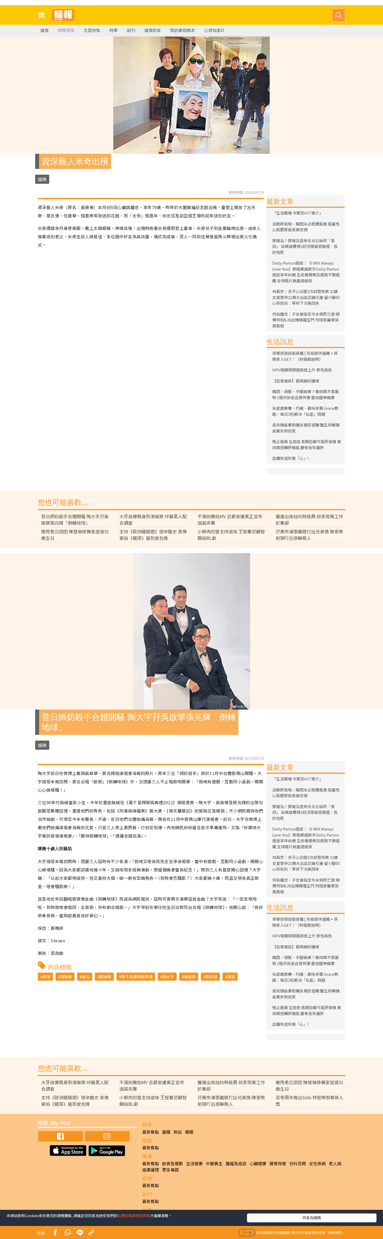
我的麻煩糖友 (182, 30)
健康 (44, 30)
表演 (46, 976)
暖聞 (189, 1132)
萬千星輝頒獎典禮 (136, 976)
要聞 (166, 1132)
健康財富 (152, 30)
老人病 (335, 1163)
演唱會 (66, 976)
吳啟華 (190, 976)
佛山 (86, 976)
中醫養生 (214, 1163)
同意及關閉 (311, 1217)
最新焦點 (150, 1132)
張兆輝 (211, 976)
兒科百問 (297, 1163)
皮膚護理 (150, 1170)
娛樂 (42, 179)
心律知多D (214, 30)
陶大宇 (168, 976)
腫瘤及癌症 (236, 1163)
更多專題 (170, 1170)
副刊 (131, 30)
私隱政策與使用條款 (133, 1215)
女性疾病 (317, 1163)
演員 (231, 976)
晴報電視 (66, 30)
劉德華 (105, 976)
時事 (113, 30)
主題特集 (92, 30)
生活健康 (194, 1163)
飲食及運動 (172, 1163)
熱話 (178, 1132)
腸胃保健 (277, 1163)
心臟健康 (258, 1163)
